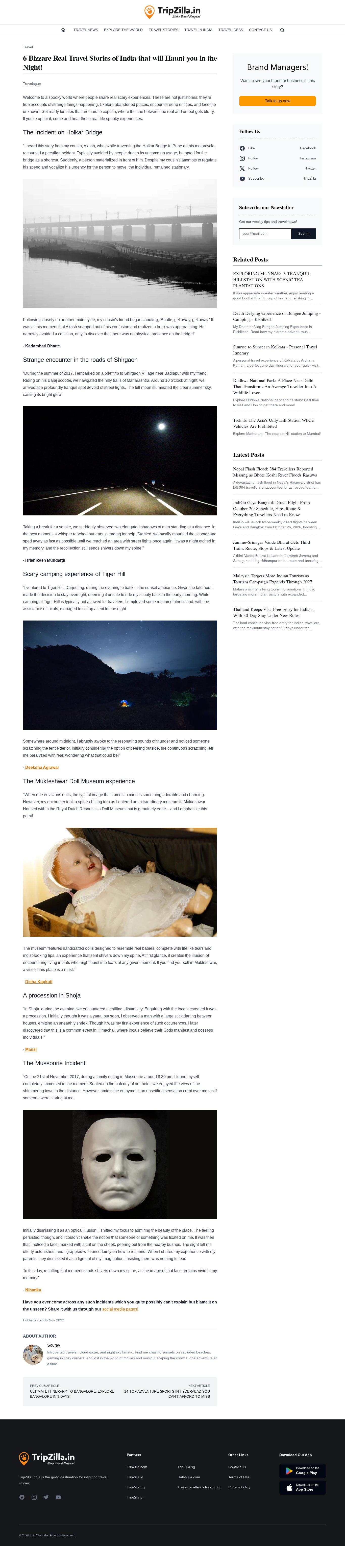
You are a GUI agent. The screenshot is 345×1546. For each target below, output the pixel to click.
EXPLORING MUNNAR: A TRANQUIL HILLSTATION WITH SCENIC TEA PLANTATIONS (271, 279)
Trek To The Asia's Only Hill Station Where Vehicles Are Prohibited (273, 423)
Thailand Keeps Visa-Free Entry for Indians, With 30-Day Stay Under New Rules (274, 612)
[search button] (282, 30)
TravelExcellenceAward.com (200, 1517)
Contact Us (260, 30)
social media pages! (120, 1309)
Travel (28, 47)
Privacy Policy (239, 1517)
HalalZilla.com (189, 1507)
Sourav (53, 1345)
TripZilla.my (136, 1517)
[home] (62, 30)
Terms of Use (239, 1507)
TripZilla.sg (186, 1497)
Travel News (85, 30)
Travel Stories (163, 30)
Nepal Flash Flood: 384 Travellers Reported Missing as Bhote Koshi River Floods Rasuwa (275, 472)
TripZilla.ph (135, 1528)
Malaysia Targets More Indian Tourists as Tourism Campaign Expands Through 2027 (272, 579)
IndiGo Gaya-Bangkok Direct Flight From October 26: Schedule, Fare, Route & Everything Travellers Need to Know (271, 508)
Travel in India (198, 30)
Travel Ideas (230, 30)
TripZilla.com (137, 1497)
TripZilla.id (135, 1507)
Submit (303, 233)
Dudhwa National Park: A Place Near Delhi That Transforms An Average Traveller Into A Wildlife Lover (274, 386)
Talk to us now (277, 101)
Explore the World (123, 30)
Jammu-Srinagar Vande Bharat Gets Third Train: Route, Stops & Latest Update (271, 545)
